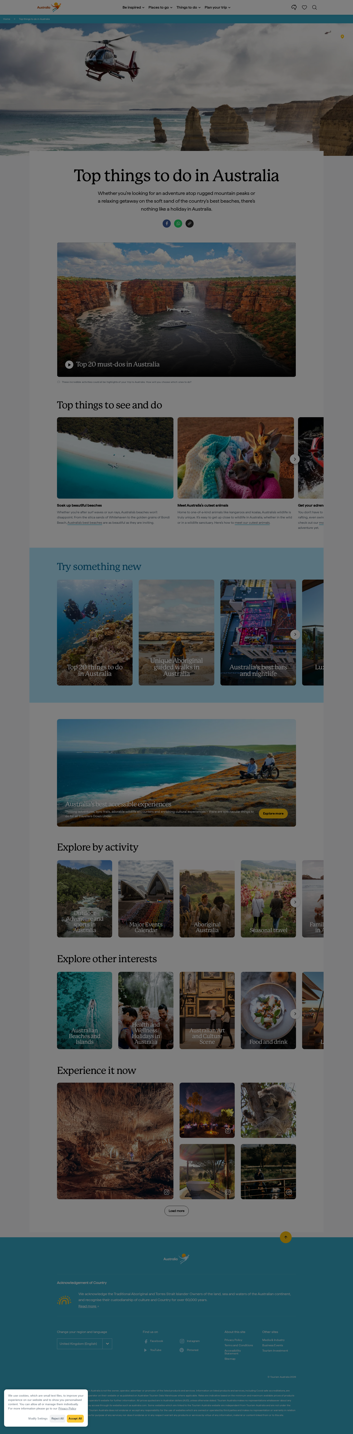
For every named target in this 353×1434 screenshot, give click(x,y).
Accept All (75, 1418)
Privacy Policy (67, 1408)
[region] (46, 1408)
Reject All (57, 1418)
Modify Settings (37, 1418)
